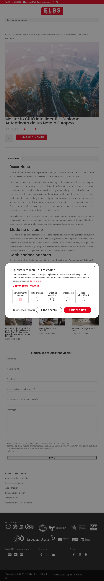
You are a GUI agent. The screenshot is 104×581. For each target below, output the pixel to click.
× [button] (94, 266)
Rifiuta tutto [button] (49, 310)
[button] (52, 286)
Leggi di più (35, 280)
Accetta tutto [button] (77, 310)
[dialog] (52, 290)
